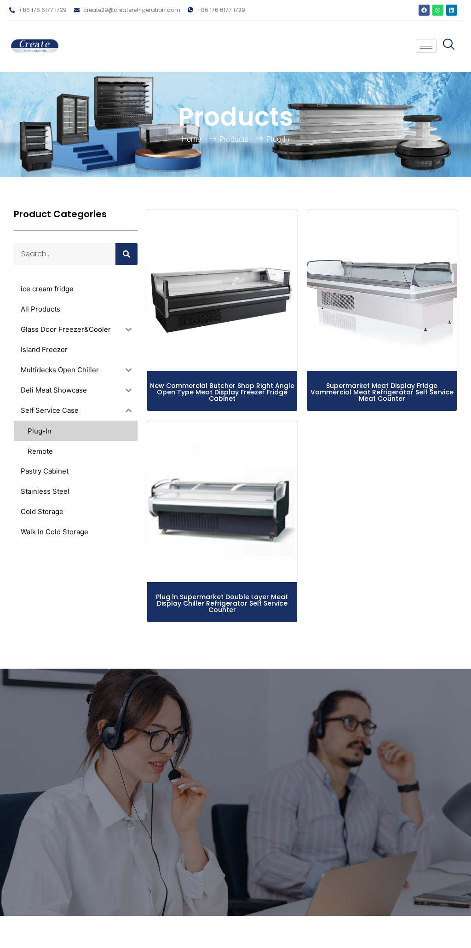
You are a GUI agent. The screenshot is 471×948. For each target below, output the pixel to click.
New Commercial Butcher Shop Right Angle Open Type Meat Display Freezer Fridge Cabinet (222, 392)
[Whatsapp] (437, 10)
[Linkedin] (451, 10)
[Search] (126, 254)
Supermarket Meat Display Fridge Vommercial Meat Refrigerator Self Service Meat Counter (382, 392)
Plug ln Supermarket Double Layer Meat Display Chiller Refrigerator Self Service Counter (222, 603)
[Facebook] (424, 10)
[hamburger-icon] (426, 46)
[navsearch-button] (446, 46)
